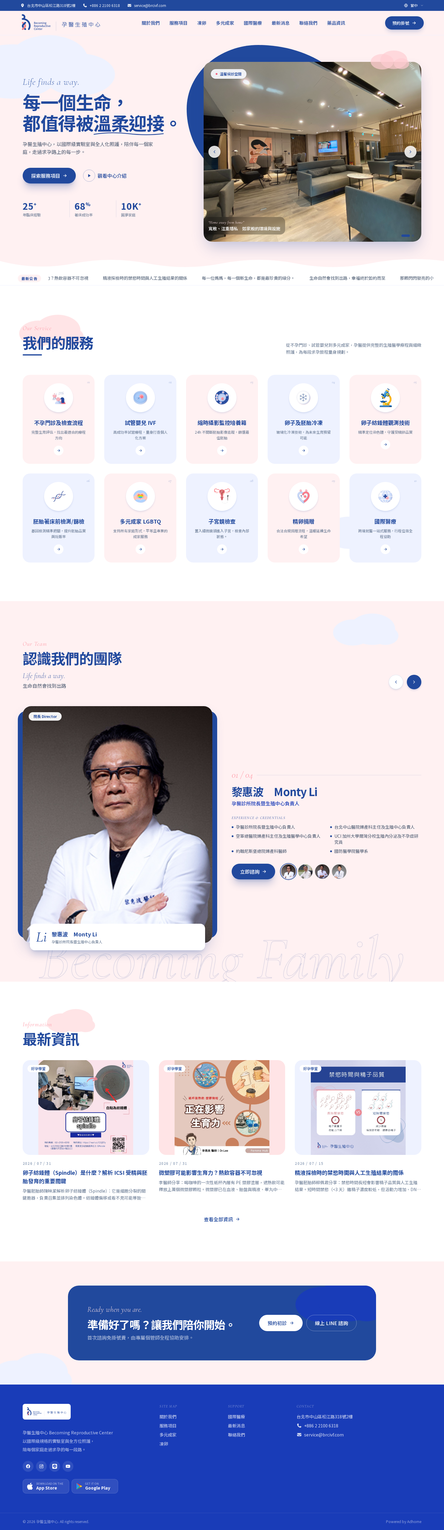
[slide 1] (402, 235)
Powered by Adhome (403, 1521)
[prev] (214, 152)
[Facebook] (28, 1466)
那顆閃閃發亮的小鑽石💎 (384, 278)
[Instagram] (41, 1466)
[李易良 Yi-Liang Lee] (339, 871)
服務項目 (178, 23)
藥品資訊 (336, 23)
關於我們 (151, 23)
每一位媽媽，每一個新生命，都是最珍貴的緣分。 (209, 278)
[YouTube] (68, 1466)
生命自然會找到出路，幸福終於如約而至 (308, 278)
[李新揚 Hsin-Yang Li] (305, 871)
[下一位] (414, 682)
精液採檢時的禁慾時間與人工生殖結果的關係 (105, 278)
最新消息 (281, 23)
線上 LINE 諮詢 (331, 1323)
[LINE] (54, 1466)
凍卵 (201, 23)
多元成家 (225, 23)
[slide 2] (410, 235)
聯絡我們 (308, 23)
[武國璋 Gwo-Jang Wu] (322, 871)
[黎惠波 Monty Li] (288, 871)
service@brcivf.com (150, 5)
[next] (410, 152)
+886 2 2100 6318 (105, 5)
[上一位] (396, 682)
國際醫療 (253, 23)
